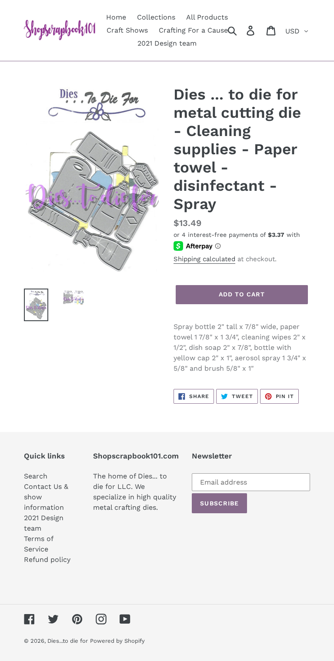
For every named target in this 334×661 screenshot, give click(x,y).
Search (35, 476)
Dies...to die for (67, 641)
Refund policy (47, 559)
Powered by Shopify (117, 641)
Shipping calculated (204, 259)
